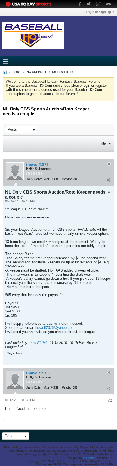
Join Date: (34, 179)
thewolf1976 (37, 164)
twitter (89, 4)
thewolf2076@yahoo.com (55, 328)
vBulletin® (89, 457)
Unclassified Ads (63, 71)
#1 (110, 192)
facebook (80, 4)
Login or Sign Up (98, 12)
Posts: (67, 179)
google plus (98, 4)
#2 (110, 400)
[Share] (108, 180)
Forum (17, 71)
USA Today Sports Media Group (29, 4)
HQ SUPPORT (37, 71)
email (108, 4)
